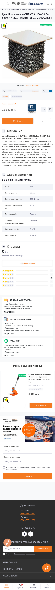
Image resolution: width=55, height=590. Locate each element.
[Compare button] (50, 109)
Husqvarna (35, 91)
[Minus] (36, 121)
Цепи (52, 9)
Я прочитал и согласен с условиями (29, 553)
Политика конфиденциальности (27, 467)
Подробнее (9, 312)
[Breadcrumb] (3, 9)
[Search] (8, 4)
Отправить (27, 476)
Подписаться (43, 549)
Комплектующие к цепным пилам (34, 9)
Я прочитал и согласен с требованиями (28, 469)
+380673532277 (32, 85)
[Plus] (48, 121)
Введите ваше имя (11, 446)
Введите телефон (11, 457)
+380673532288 (27, 520)
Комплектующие (13, 9)
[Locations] (47, 4)
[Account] (52, 4)
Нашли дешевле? (9, 104)
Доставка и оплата (21, 300)
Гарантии (15, 341)
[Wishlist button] (43, 109)
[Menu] (3, 4)
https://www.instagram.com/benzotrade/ (30, 534)
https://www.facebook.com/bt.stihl (24, 534)
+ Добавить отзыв (27, 263)
